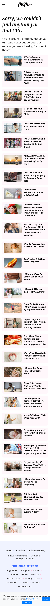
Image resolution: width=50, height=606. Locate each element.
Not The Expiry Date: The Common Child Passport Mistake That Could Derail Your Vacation (34, 229)
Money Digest (32, 578)
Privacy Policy (37, 551)
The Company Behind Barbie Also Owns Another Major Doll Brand (34, 143)
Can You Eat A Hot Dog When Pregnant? (34, 260)
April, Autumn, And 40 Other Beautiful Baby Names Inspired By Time (34, 160)
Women (36, 583)
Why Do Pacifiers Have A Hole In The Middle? (35, 245)
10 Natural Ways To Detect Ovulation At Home (33, 277)
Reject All (27, 602)
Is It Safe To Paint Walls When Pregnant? (35, 416)
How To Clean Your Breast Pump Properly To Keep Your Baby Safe (34, 177)
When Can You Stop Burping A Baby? (33, 510)
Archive (20, 551)
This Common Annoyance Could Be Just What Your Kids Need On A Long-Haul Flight (34, 77)
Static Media (21, 556)
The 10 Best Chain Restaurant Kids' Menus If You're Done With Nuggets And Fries (35, 340)
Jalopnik (25, 570)
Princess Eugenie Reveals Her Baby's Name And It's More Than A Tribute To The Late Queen (34, 210)
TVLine (36, 570)
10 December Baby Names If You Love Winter (33, 371)
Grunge (35, 574)
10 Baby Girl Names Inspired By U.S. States (34, 290)
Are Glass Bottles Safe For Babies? (34, 526)
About (8, 551)
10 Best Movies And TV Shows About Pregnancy (34, 482)
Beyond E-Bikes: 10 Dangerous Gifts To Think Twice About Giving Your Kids (33, 96)
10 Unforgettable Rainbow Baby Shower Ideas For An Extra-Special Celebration (34, 402)
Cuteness (13, 574)
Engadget (12, 570)
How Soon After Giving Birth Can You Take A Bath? (34, 126)
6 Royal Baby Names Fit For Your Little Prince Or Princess (35, 433)
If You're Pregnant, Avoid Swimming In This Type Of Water (33, 60)
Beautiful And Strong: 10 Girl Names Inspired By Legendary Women (35, 307)
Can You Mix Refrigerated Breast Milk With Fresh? (33, 192)
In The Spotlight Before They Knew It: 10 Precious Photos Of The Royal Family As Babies (35, 450)
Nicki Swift (12, 583)
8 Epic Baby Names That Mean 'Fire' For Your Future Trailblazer (35, 386)
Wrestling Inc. (25, 587)
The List (25, 583)
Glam (25, 574)
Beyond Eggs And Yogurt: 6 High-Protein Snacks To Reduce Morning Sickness (35, 323)
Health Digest (14, 578)
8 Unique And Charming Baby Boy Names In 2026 (33, 497)
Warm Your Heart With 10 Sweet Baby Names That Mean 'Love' (35, 356)
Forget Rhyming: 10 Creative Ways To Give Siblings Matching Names (35, 466)
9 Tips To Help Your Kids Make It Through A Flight (35, 111)
